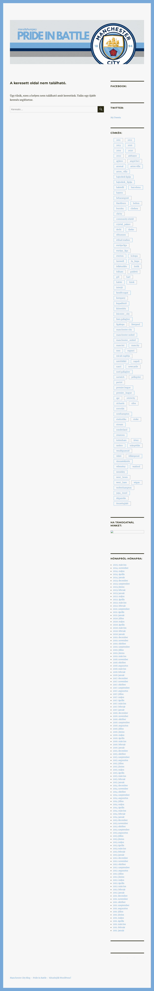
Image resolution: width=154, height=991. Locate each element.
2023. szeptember (121, 584)
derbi (118, 229)
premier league (123, 387)
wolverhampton (124, 487)
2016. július (118, 729)
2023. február (119, 590)
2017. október (119, 684)
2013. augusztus (120, 833)
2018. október (119, 662)
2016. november (120, 716)
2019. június (119, 653)
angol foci (134, 161)
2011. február (119, 927)
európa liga (121, 245)
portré (119, 382)
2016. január (119, 747)
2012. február (119, 889)
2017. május (118, 697)
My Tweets (116, 117)
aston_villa (121, 171)
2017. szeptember (121, 688)
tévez (136, 440)
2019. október (119, 643)
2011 (118, 140)
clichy (119, 214)
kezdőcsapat (122, 293)
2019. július (118, 650)
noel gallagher (123, 372)
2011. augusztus (120, 908)
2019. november (120, 640)
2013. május (118, 842)
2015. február (119, 779)
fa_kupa (135, 261)
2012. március (119, 886)
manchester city (124, 329)
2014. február (119, 814)
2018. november (120, 659)
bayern (119, 193)
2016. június (119, 732)
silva (133, 403)
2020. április (119, 625)
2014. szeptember (121, 795)
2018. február (119, 672)
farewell (120, 261)
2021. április (118, 612)
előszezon (121, 235)
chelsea (134, 208)
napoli (136, 361)
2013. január (118, 855)
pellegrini (136, 377)
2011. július (118, 911)
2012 (130, 140)
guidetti (134, 271)
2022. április (119, 599)
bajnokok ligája (123, 177)
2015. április (118, 773)
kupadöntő (121, 303)
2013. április (118, 845)
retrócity (131, 398)
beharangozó (122, 198)
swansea (120, 435)
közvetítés (121, 308)
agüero (119, 161)
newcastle (133, 366)
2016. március (119, 741)
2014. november (120, 788)
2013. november (120, 823)
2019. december (120, 637)
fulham (119, 271)
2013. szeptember (121, 829)
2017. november (120, 681)
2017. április (118, 700)
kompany (120, 298)
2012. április (118, 883)
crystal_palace (123, 224)
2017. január (119, 710)
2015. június (118, 766)
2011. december (120, 896)
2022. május (119, 596)
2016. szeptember (121, 722)
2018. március (119, 669)
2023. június (119, 587)
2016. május (118, 735)
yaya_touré (121, 493)
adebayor (132, 156)
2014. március (119, 811)
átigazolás (121, 498)
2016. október (119, 719)
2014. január (119, 817)
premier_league (124, 393)
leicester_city (122, 314)
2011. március (119, 924)
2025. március (119, 565)
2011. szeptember (121, 905)
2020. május (119, 621)
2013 (118, 145)
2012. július (118, 874)
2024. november (120, 568)
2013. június (118, 839)
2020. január (119, 634)
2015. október (119, 754)
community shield (125, 219)
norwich (120, 377)
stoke (136, 419)
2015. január (119, 782)
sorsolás (120, 408)
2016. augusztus (120, 725)
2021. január (119, 615)
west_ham (121, 482)
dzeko (131, 229)
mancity (135, 345)
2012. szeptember (121, 867)
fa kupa (134, 256)
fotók (136, 266)
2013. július (118, 836)
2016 (130, 145)
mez (118, 350)
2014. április (118, 807)
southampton (122, 414)
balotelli (120, 187)
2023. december (120, 580)
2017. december (120, 678)
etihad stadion (123, 240)
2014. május (118, 804)
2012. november (120, 861)
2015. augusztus (120, 760)
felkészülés (121, 266)
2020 (130, 150)
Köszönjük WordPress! (60, 978)
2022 (118, 156)
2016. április (119, 738)
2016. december (120, 713)
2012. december (120, 858)
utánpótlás (135, 445)
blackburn (121, 203)
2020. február (119, 631)
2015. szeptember (121, 757)
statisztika (121, 419)
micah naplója (123, 356)
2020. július (118, 618)
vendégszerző (122, 451)
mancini (120, 345)
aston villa (135, 166)
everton (120, 256)
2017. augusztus (120, 691)
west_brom (122, 477)
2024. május (119, 571)
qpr (118, 398)
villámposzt (134, 456)
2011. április (118, 921)
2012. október (119, 864)
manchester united (125, 335)
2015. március (119, 776)
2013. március (119, 848)
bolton (136, 203)
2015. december (120, 751)
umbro (119, 445)
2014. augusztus (120, 798)
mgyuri (130, 350)
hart (128, 277)
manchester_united (126, 340)
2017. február (119, 706)
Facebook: (119, 86)
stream (119, 424)
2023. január (119, 593)
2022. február (119, 606)
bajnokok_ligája (124, 182)
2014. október (119, 792)
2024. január (119, 577)
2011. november (120, 899)
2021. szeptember (121, 609)
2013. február (119, 852)
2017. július (118, 694)
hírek (131, 282)
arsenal (119, 166)
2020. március (119, 628)
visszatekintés (123, 461)
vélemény (120, 466)
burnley (120, 208)
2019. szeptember (121, 647)
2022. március (119, 602)
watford (136, 466)
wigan (137, 482)
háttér (119, 282)
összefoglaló (122, 503)
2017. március (119, 703)
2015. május (118, 770)
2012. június (118, 877)
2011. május (118, 918)
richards (120, 403)
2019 (118, 150)
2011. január (118, 930)
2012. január (119, 892)
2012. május (118, 880)
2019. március (119, 656)
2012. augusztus (120, 870)
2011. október (119, 902)
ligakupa (120, 324)
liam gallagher (123, 319)
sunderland (121, 430)
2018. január (119, 675)
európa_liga (122, 250)
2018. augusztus (120, 666)
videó (118, 456)
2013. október (119, 826)
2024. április (119, 574)
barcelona (135, 187)
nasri (118, 366)
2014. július (118, 801)
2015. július (118, 763)
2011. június (118, 915)
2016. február (119, 744)
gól (117, 277)
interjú (119, 287)
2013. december (120, 820)
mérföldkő (121, 361)
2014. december (120, 785)
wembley (120, 472)
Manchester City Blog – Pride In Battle (28, 978)
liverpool (135, 324)
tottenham (121, 440)
